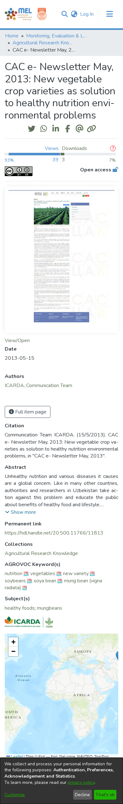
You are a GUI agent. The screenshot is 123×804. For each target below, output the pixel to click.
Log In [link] (87, 14)
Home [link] (12, 35)
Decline (82, 795)
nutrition (13, 573)
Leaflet (16, 756)
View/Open (17, 340)
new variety (76, 573)
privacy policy (81, 782)
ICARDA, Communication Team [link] (38, 385)
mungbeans (49, 608)
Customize (14, 795)
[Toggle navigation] (109, 14)
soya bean (45, 580)
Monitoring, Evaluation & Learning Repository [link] (57, 35)
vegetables (42, 573)
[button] (64, 14)
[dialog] (61, 781)
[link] (41, 553)
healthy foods (20, 608)
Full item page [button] (30, 411)
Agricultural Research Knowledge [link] (44, 42)
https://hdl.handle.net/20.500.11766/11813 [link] (54, 533)
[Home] (18, 14)
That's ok (105, 795)
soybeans (15, 580)
